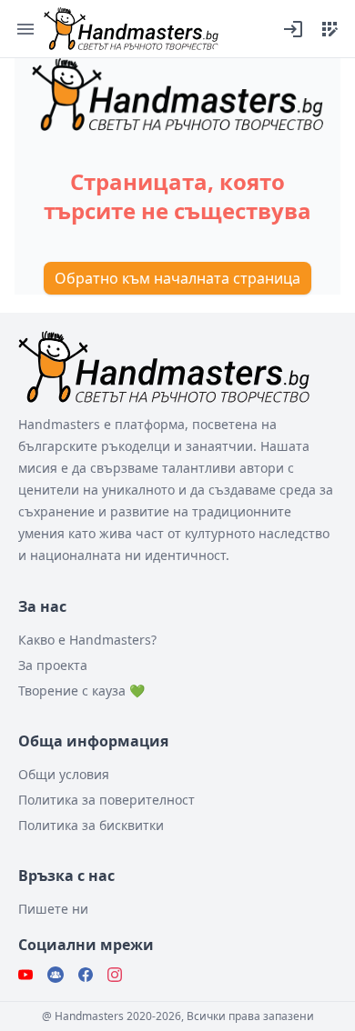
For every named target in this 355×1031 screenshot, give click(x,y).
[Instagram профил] (114, 974)
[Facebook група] (55, 974)
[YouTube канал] (25, 974)
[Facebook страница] (85, 974)
